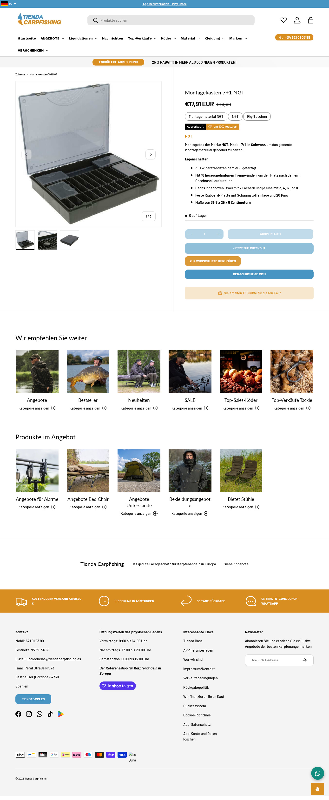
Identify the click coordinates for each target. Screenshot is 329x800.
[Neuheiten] (139, 371)
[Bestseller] (88, 371)
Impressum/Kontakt (199, 669)
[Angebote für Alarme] (37, 470)
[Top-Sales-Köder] (241, 371)
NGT (235, 116)
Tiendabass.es (33, 699)
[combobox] (171, 20)
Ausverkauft (270, 234)
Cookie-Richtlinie (197, 715)
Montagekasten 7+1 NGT (43, 74)
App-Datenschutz (197, 724)
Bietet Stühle (241, 499)
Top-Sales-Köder (240, 400)
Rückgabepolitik (196, 687)
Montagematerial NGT (206, 116)
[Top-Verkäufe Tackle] (291, 371)
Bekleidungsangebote (190, 502)
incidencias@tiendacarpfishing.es (54, 659)
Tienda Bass (192, 641)
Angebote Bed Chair (88, 499)
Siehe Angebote (236, 564)
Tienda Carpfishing (35, 778)
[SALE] (190, 371)
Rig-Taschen (257, 116)
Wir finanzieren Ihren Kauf (203, 696)
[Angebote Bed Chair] (88, 470)
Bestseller (88, 400)
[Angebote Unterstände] (139, 470)
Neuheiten (139, 400)
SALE (190, 400)
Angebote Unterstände (139, 502)
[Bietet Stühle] (241, 470)
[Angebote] (37, 371)
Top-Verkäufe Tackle (292, 400)
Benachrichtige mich (249, 274)
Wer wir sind (193, 659)
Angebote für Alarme (37, 499)
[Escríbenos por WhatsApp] (317, 773)
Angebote (37, 400)
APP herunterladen (198, 650)
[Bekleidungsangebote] (190, 470)
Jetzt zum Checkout (249, 248)
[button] (310, 20)
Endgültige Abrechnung (118, 62)
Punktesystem (194, 706)
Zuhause (20, 74)
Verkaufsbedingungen (200, 678)
